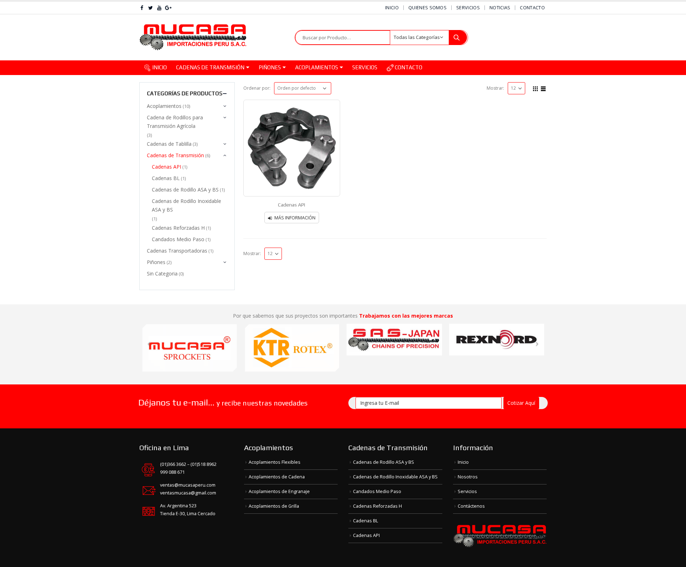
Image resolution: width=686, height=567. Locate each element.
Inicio (392, 8)
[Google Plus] (168, 8)
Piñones (270, 67)
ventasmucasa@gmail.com (188, 493)
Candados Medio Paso (178, 239)
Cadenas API (166, 166)
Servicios (468, 8)
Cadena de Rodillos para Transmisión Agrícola (175, 121)
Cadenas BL (166, 178)
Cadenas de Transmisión (210, 67)
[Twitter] (150, 8)
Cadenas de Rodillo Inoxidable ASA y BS (186, 205)
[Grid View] (535, 88)
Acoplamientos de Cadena (277, 477)
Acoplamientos (316, 67)
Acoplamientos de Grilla (274, 506)
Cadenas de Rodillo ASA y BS (185, 189)
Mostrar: (495, 88)
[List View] (543, 88)
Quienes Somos (427, 8)
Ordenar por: (256, 88)
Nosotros (468, 477)
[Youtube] (159, 8)
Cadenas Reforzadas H (178, 227)
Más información (294, 218)
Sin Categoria (162, 273)
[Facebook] (142, 8)
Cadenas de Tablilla (169, 143)
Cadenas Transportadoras (177, 250)
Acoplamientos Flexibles (274, 462)
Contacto (532, 8)
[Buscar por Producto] (458, 37)
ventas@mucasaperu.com (187, 485)
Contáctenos (471, 506)
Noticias (500, 8)
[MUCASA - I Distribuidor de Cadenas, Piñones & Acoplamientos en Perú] (193, 37)
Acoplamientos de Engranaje (279, 491)
